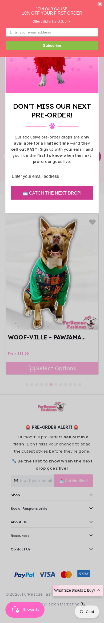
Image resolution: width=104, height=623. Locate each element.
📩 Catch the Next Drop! (52, 193)
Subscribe (52, 46)
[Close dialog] (100, 4)
